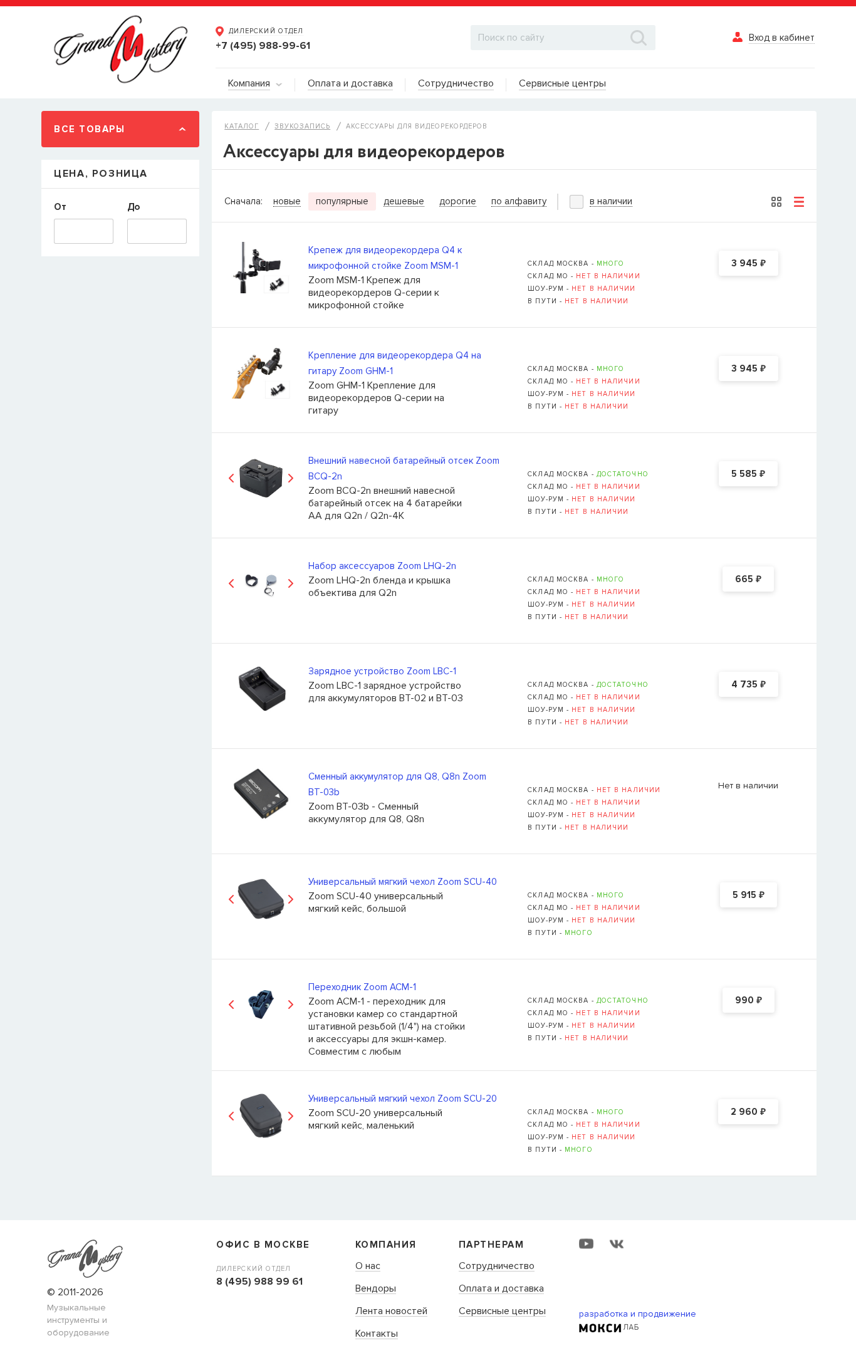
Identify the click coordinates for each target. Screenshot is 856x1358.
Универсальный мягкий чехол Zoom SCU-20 (402, 1098)
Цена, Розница (101, 173)
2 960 (748, 1112)
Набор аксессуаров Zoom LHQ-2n (382, 566)
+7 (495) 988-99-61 (263, 45)
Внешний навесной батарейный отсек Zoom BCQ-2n (403, 468)
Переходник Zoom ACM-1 (362, 987)
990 (748, 1001)
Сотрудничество (497, 1266)
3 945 (748, 264)
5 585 (748, 474)
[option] (261, 478)
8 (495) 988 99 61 (259, 1281)
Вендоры (375, 1289)
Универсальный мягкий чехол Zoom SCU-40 (402, 881)
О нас (367, 1266)
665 (748, 580)
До (133, 206)
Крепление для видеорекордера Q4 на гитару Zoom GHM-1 (394, 363)
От (60, 206)
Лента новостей (391, 1312)
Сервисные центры (502, 1312)
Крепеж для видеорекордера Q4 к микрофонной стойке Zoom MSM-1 (385, 257)
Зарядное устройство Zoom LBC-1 (382, 671)
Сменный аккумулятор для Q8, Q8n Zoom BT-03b (397, 784)
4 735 (748, 685)
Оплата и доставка (501, 1289)
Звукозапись (302, 126)
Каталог (241, 126)
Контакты (376, 1334)
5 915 (749, 895)
